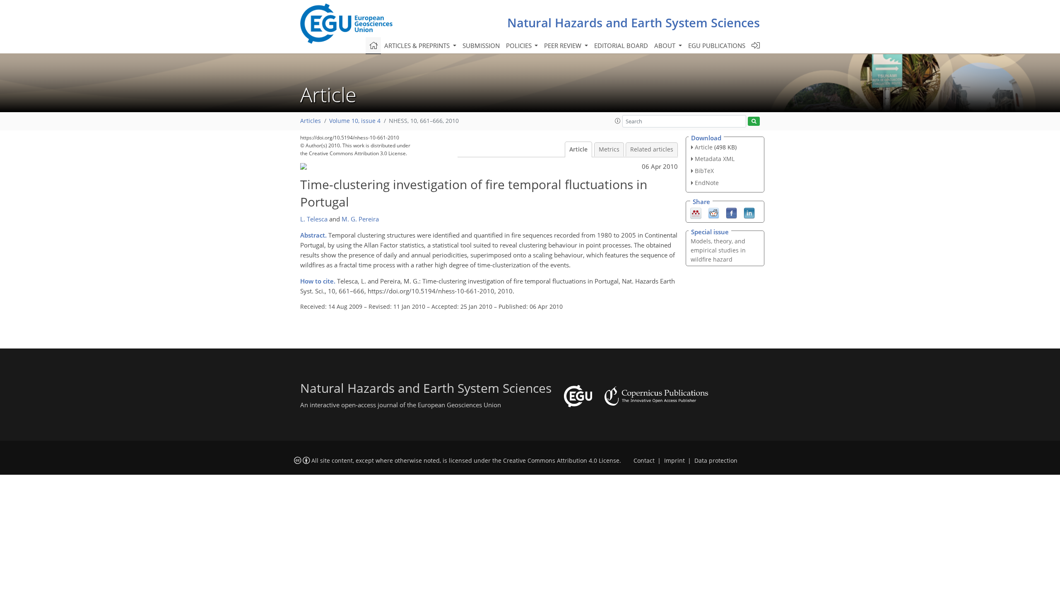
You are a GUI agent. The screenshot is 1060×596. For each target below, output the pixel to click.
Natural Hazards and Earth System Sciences (633, 22)
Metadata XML (715, 159)
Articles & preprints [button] (417, 45)
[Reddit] (713, 212)
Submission (481, 45)
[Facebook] (731, 212)
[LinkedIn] (749, 212)
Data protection (715, 460)
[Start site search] (754, 121)
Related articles (651, 149)
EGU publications (716, 45)
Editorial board (621, 45)
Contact (644, 460)
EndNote (707, 183)
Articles (310, 121)
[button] (618, 121)
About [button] (665, 45)
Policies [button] (519, 45)
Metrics (609, 149)
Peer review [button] (563, 45)
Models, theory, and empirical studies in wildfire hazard (718, 250)
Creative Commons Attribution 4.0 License (561, 460)
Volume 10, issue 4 (355, 121)
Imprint (674, 460)
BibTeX (704, 171)
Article (578, 149)
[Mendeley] (695, 212)
